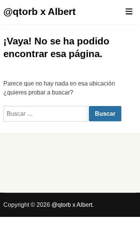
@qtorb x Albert (39, 11)
